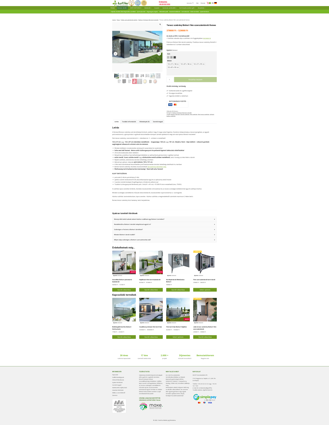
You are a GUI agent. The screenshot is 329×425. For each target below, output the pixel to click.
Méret (169, 61)
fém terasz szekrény (203, 114)
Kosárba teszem (195, 79)
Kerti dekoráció (185, 11)
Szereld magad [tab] (158, 121)
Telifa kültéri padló (163, 11)
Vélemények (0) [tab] (144, 121)
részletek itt (207, 38)
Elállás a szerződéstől (118, 393)
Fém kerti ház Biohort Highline (176, 327)
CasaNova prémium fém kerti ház (150, 327)
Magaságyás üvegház (152, 11)
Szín (168, 54)
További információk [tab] (129, 121)
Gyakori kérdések (204, 11)
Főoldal (112, 8)
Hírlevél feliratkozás (118, 380)
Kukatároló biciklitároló (174, 11)
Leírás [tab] (117, 121)
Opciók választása (124, 290)
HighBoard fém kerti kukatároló (149, 279)
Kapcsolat (115, 375)
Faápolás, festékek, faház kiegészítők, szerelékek (123, 11)
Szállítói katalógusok (118, 377)
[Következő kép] (159, 54)
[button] (160, 24)
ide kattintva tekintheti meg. (157, 167)
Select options (205, 290)
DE (213, 3)
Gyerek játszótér (141, 11)
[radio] (168, 57)
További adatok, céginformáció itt (202, 390)
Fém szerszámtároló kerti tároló (204, 279)
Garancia (114, 395)
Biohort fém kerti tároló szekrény (180, 114)
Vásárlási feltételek (117, 390)
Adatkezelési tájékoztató (119, 387)
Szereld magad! (116, 385)
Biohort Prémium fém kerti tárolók (182, 112)
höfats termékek (194, 11)
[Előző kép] (115, 54)
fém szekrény (193, 114)
